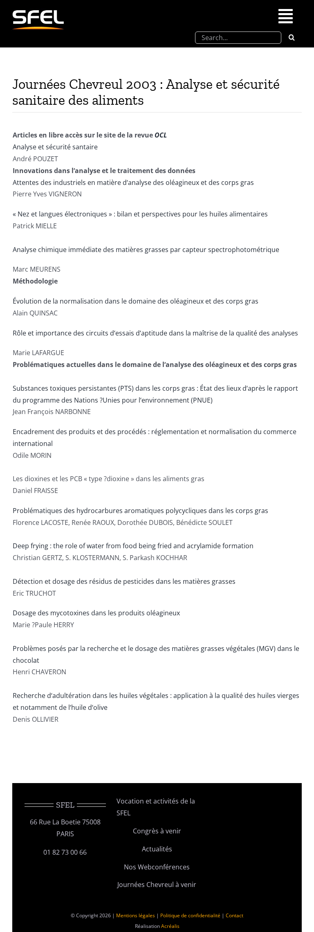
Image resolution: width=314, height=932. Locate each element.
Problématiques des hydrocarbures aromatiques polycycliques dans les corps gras (140, 510)
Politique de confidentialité (190, 915)
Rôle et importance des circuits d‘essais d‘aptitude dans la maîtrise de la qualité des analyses (155, 333)
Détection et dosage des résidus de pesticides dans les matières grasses (124, 581)
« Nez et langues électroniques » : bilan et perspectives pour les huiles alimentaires (140, 213)
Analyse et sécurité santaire (55, 146)
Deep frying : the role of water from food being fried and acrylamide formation (133, 545)
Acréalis (170, 926)
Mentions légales (135, 915)
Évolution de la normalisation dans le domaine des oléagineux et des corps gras (135, 301)
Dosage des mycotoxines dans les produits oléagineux (96, 612)
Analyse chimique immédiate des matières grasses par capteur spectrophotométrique (146, 249)
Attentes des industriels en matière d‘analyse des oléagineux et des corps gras (133, 182)
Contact (234, 915)
